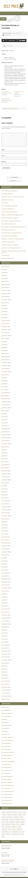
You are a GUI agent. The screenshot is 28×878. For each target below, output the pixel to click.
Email (3, 155)
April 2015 (4, 675)
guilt (7, 822)
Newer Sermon (14, 177)
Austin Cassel (5, 707)
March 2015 (4, 678)
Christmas (4, 203)
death (3, 817)
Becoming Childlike (6, 193)
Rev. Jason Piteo (6, 767)
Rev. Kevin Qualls (6, 779)
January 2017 (5, 612)
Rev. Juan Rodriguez (7, 776)
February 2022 (5, 428)
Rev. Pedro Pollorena (7, 785)
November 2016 (5, 618)
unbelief (8, 834)
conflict (15, 814)
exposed (11, 819)
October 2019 (5, 513)
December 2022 (5, 398)
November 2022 (5, 401)
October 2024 (5, 332)
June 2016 (4, 633)
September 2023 (6, 371)
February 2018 (5, 573)
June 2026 (4, 272)
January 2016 (5, 648)
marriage (8, 827)
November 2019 (5, 510)
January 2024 (5, 359)
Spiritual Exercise (6, 99)
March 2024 (4, 353)
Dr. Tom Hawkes (6, 716)
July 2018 (4, 558)
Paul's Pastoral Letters (12, 108)
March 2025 (4, 317)
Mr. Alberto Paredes (7, 737)
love (3, 827)
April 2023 (4, 386)
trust (23, 831)
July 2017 (4, 594)
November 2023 (5, 365)
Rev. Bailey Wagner (6, 755)
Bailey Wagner (5, 710)
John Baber (4, 722)
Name (4, 149)
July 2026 (4, 269)
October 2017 (5, 585)
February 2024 (5, 356)
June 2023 (4, 380)
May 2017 (4, 600)
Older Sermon (14, 180)
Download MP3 (9, 46)
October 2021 (5, 440)
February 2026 (5, 284)
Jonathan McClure (6, 725)
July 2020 (4, 486)
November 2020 (5, 473)
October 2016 (5, 621)
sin (10, 831)
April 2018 (4, 567)
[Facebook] (15, 869)
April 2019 (4, 531)
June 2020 (4, 489)
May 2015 (4, 672)
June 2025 (4, 308)
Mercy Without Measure (8, 224)
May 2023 (4, 383)
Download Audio (4, 46)
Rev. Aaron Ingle (6, 749)
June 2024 (4, 344)
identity (17, 822)
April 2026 (4, 278)
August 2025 (5, 302)
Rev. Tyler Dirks (17, 33)
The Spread (4, 255)
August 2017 (5, 591)
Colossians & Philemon (7, 209)
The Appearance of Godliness (19, 92)
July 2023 (4, 377)
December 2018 (5, 543)
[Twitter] (13, 869)
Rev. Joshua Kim (5, 773)
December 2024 (5, 326)
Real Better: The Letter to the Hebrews (12, 239)
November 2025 (5, 293)
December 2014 (5, 687)
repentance (19, 829)
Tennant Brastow (6, 803)
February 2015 (5, 681)
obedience (13, 827)
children (4, 814)
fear (23, 819)
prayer (19, 827)
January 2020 (5, 503)
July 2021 (4, 449)
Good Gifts (4, 852)
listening (22, 824)
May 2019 (4, 528)
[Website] (17, 869)
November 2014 (5, 690)
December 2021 (5, 434)
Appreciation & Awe (7, 845)
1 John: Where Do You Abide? (9, 191)
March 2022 (4, 425)
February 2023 (5, 392)
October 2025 (5, 296)
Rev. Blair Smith (6, 758)
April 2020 (4, 495)
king (3, 824)
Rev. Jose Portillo (6, 770)
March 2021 (4, 461)
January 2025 (5, 323)
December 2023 (5, 362)
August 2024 (5, 338)
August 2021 (5, 446)
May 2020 (4, 492)
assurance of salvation (12, 812)
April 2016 (4, 639)
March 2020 (4, 498)
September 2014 (6, 696)
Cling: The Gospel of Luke (8, 206)
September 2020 (6, 479)
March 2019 (4, 534)
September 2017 (6, 588)
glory (3, 822)
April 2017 (4, 603)
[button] (14, 18)
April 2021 (4, 458)
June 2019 (4, 525)
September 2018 (6, 552)
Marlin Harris (5, 734)
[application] (14, 40)
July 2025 (4, 305)
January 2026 (5, 287)
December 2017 (5, 579)
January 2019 (5, 540)
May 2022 (4, 419)
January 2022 (5, 431)
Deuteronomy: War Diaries (8, 212)
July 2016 (4, 630)
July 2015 (4, 666)
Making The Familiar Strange (9, 218)
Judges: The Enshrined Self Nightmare (11, 215)
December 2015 (5, 651)
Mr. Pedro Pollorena (7, 740)
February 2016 (5, 645)
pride (9, 829)
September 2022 (6, 407)
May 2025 (4, 311)
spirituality (15, 831)
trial (20, 831)
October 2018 (5, 549)
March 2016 (4, 642)
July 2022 (4, 413)
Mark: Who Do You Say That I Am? (10, 221)
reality (13, 829)
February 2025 (5, 320)
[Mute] (20, 40)
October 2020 (5, 476)
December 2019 (5, 506)
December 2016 (5, 615)
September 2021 (6, 443)
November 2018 (5, 546)
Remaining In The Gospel (8, 860)
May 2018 (4, 564)
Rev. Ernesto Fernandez (8, 761)
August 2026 (5, 266)
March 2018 (4, 570)
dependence (9, 817)
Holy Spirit (11, 822)
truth (3, 834)
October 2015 (5, 657)
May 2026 (4, 275)
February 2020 (5, 500)
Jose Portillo (5, 728)
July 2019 (4, 522)
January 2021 (5, 467)
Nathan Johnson (6, 743)
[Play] (3, 40)
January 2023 (5, 395)
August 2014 (5, 699)
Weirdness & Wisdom (7, 258)
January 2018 (5, 576)
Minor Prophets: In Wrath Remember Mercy (13, 227)
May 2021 (4, 455)
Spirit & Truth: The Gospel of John (10, 248)
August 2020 (5, 482)
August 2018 (5, 555)
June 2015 (4, 669)
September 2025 (6, 299)
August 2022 (5, 410)
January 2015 (5, 684)
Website (4, 161)
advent (3, 812)
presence (4, 829)
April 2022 (4, 422)
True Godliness (5, 91)
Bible (20, 812)
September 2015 (6, 660)
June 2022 (4, 416)
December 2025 (5, 290)
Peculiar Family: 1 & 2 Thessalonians (11, 233)
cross (24, 814)
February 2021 (5, 464)
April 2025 (4, 314)
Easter (21, 817)
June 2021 (4, 452)
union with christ (15, 834)
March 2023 (4, 389)
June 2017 (4, 597)
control (19, 814)
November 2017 (5, 582)
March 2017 (4, 606)
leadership (8, 824)
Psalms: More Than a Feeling (9, 236)
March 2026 (4, 281)
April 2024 (4, 350)
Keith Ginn (4, 731)
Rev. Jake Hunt (5, 764)
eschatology (5, 819)
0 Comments (3, 35)
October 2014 (5, 693)
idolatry (22, 822)
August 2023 (5, 374)
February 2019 (5, 537)
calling (24, 812)
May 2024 (4, 347)
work (3, 836)
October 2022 (5, 404)
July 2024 (4, 341)
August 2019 (5, 519)
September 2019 (6, 516)
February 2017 (5, 609)
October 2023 (5, 368)
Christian (10, 814)
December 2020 (5, 470)
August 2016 (5, 627)
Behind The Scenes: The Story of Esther (12, 196)
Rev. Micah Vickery (6, 782)
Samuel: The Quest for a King (9, 245)
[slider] (23, 40)
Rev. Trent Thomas (6, 794)
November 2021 (5, 437)
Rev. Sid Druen (5, 788)
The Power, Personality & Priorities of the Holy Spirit (14, 251)
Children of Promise (7, 199)
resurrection (5, 831)
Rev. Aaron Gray (6, 746)
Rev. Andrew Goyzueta (7, 752)
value (22, 834)
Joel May (4, 719)
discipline (16, 817)
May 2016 (4, 636)
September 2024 (6, 335)
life (17, 824)
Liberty (13, 824)
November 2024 (5, 329)
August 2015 (5, 663)
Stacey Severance (6, 800)
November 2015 (5, 654)
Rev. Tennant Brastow (7, 791)
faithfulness (18, 819)
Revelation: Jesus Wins (7, 242)
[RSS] (11, 869)
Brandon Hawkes (6, 713)
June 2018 (4, 561)
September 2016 (6, 624)
